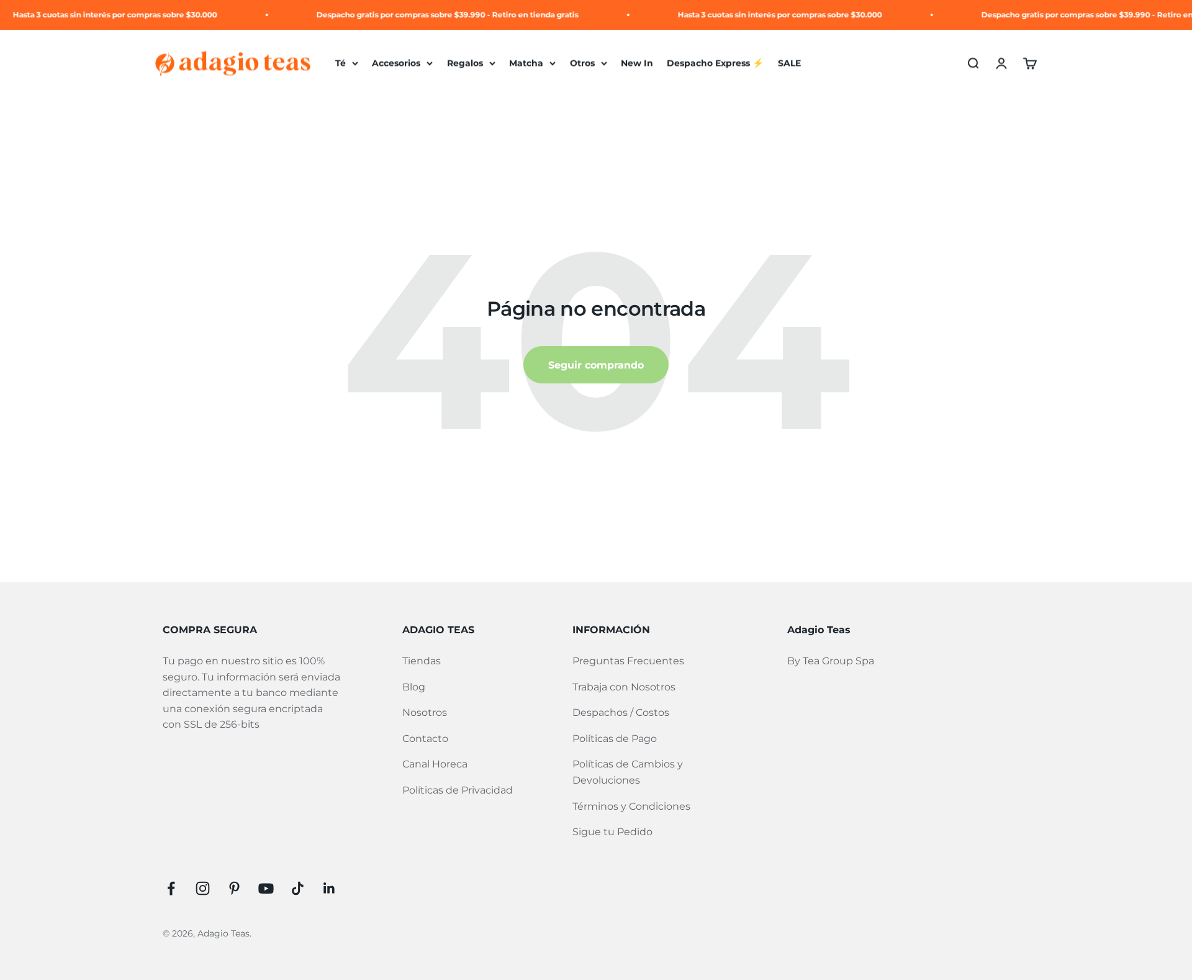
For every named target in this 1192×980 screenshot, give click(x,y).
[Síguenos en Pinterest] (234, 888)
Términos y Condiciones (631, 806)
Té (340, 63)
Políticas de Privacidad (457, 790)
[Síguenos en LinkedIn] (329, 888)
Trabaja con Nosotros (623, 687)
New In (637, 63)
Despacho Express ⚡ (715, 63)
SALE (789, 63)
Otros (582, 63)
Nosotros (424, 712)
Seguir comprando (596, 365)
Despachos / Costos (620, 712)
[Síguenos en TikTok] (297, 888)
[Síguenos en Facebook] (171, 888)
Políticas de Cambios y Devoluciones (627, 772)
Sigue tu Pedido (612, 832)
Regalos (465, 63)
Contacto (425, 738)
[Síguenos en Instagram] (202, 888)
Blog (413, 687)
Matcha (526, 63)
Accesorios (396, 63)
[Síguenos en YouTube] (266, 888)
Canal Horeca (434, 764)
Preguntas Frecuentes (628, 661)
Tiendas (421, 661)
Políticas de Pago (614, 738)
